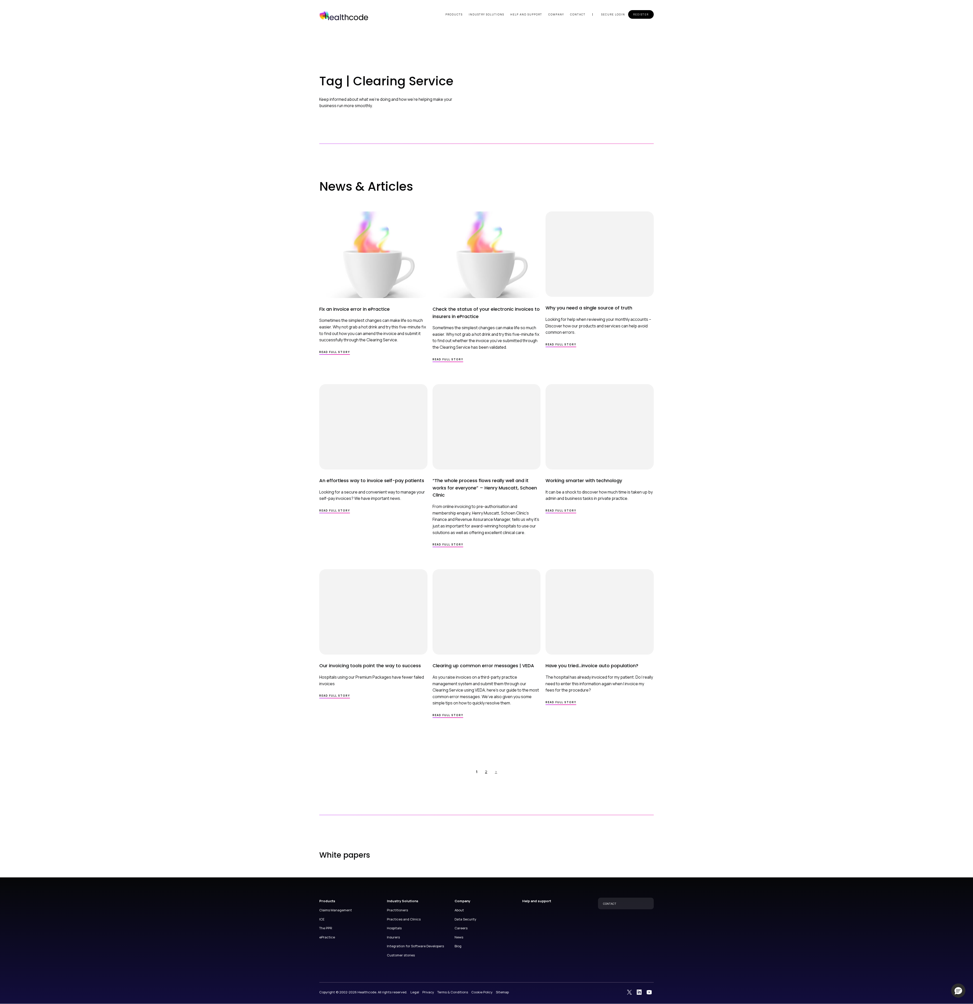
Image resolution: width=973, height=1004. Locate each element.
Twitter (629, 992)
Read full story (334, 352)
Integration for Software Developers (415, 946)
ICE (321, 919)
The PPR (325, 928)
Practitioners (397, 910)
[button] (958, 990)
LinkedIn (639, 992)
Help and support (526, 14)
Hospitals (394, 928)
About (459, 910)
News (459, 937)
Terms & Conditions (452, 992)
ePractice (327, 937)
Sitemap (502, 992)
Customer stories (401, 955)
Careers (461, 928)
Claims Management (335, 910)
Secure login (613, 14)
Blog (458, 946)
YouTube (649, 992)
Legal (414, 992)
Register (641, 14)
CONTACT (609, 903)
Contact (578, 14)
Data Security (465, 919)
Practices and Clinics (404, 919)
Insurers (393, 937)
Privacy (428, 992)
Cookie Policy (482, 992)
